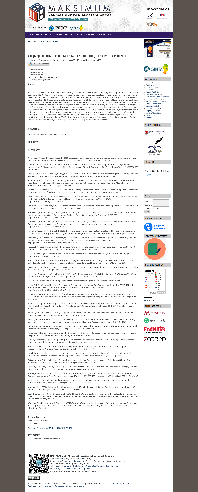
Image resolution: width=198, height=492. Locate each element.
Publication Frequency (155, 99)
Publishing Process (153, 108)
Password (148, 205)
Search (68, 35)
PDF (29, 145)
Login (48, 35)
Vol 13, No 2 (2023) (43, 41)
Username (148, 201)
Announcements (105, 35)
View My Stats (149, 300)
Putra (55, 41)
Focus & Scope (152, 87)
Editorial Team (152, 83)
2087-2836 (59, 458)
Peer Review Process (154, 94)
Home (30, 35)
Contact (149, 117)
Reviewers (150, 85)
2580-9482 (79, 458)
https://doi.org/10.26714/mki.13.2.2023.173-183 (52, 428)
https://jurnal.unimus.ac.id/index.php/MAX (71, 468)
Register (58, 35)
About (39, 35)
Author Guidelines (153, 92)
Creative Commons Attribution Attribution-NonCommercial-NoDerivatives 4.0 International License (78, 484)
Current (79, 35)
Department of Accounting (73, 461)
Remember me (153, 208)
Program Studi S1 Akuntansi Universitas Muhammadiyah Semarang (90, 466)
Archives (90, 35)
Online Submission (153, 104)
